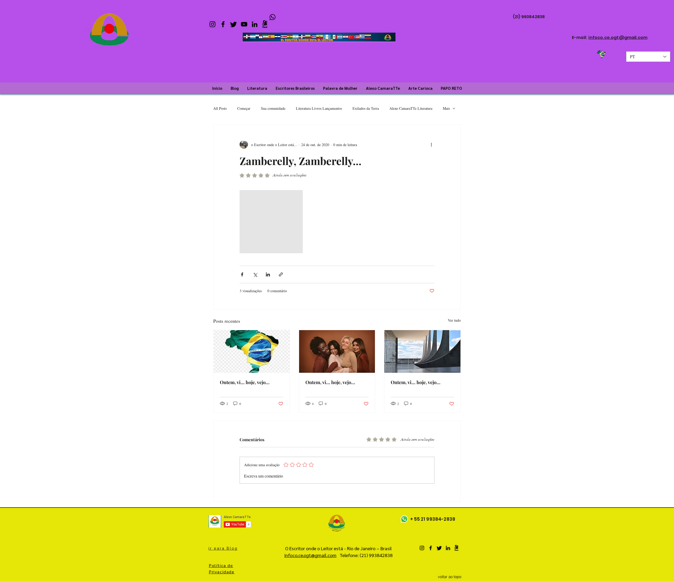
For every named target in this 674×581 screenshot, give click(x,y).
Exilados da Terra (366, 108)
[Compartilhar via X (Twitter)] (254, 274)
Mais (446, 108)
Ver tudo (454, 320)
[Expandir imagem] (271, 221)
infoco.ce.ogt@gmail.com (617, 37)
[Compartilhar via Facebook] (242, 274)
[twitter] (233, 24)
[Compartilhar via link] (280, 274)
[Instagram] (212, 24)
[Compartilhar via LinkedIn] (267, 274)
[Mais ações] (431, 144)
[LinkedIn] (255, 24)
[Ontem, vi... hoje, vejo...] (252, 351)
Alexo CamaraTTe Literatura (410, 108)
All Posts (220, 108)
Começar (243, 108)
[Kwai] (265, 24)
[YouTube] (244, 24)
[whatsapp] (272, 17)
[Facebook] (223, 24)
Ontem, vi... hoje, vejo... (245, 382)
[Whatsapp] (404, 519)
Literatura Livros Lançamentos (319, 108)
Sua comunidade (273, 108)
